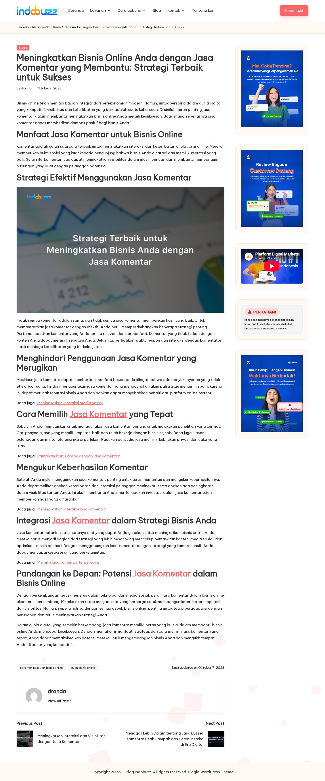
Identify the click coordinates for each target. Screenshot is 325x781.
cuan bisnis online (83, 667)
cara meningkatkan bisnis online (41, 667)
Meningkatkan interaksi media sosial (70, 402)
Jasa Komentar (98, 414)
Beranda (23, 27)
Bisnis (23, 48)
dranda (57, 691)
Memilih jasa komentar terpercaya (68, 562)
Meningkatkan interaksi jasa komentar (71, 509)
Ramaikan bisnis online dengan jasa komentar (78, 456)
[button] (294, 10)
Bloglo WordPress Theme (210, 771)
